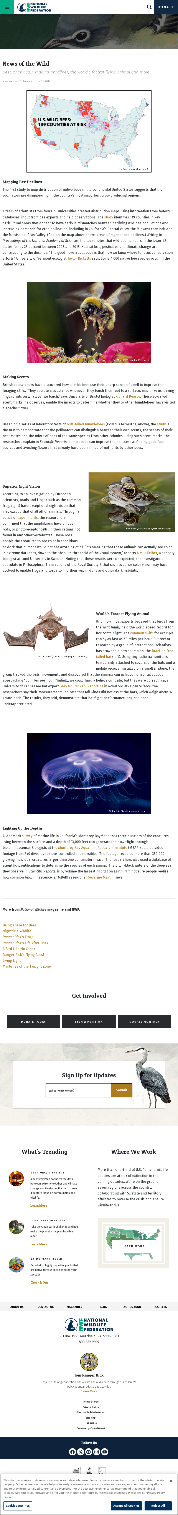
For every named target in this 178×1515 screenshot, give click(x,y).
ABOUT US (17, 1306)
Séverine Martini (101, 877)
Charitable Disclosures (91, 1412)
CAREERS (161, 1306)
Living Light (12, 960)
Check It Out (39, 1282)
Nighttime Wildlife (17, 931)
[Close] (171, 1481)
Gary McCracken (73, 686)
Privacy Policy (90, 1407)
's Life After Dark (25, 943)
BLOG (103, 1306)
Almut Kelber (147, 553)
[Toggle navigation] (7, 7)
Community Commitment (91, 1428)
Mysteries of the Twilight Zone (27, 966)
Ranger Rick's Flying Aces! (23, 955)
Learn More (38, 1205)
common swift (141, 633)
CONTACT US (46, 1306)
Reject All (158, 1506)
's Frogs (18, 937)
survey (27, 836)
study (108, 217)
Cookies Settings (18, 1506)
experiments (27, 518)
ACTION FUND (132, 1306)
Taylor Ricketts (79, 258)
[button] (121, 1090)
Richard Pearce (127, 396)
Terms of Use (91, 1401)
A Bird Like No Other (19, 949)
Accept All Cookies (126, 1506)
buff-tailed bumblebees (86, 424)
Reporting (95, 686)
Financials (90, 1423)
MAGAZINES (74, 1306)
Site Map (91, 1417)
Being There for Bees (19, 925)
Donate (166, 7)
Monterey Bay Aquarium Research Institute (92, 848)
